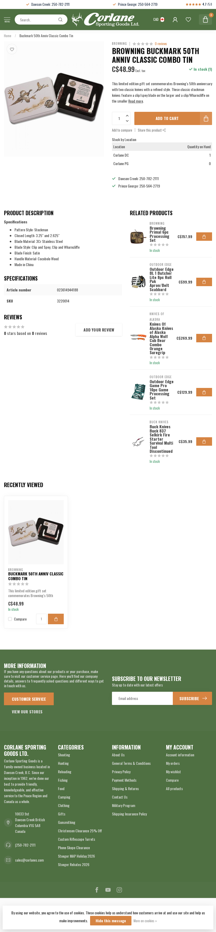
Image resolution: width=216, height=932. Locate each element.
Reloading (64, 771)
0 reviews (161, 43)
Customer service (29, 699)
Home (7, 35)
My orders (173, 763)
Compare (20, 619)
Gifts (61, 813)
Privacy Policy (121, 771)
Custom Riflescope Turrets (76, 839)
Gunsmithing (66, 822)
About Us (118, 754)
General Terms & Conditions (131, 763)
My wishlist (173, 771)
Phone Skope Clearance (74, 847)
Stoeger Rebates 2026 (73, 864)
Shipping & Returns (125, 788)
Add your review (99, 330)
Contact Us (119, 797)
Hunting (63, 763)
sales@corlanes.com (29, 860)
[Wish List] (188, 19)
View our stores (27, 711)
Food (61, 788)
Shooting (64, 754)
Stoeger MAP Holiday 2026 (76, 856)
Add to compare (122, 130)
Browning (119, 43)
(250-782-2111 (25, 845)
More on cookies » (145, 920)
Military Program (123, 805)
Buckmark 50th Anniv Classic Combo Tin (46, 35)
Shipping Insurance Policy (129, 813)
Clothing (64, 805)
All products (174, 788)
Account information (180, 754)
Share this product (150, 130)
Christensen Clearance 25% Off (80, 830)
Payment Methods (124, 780)
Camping (64, 797)
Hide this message (111, 920)
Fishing (63, 780)
